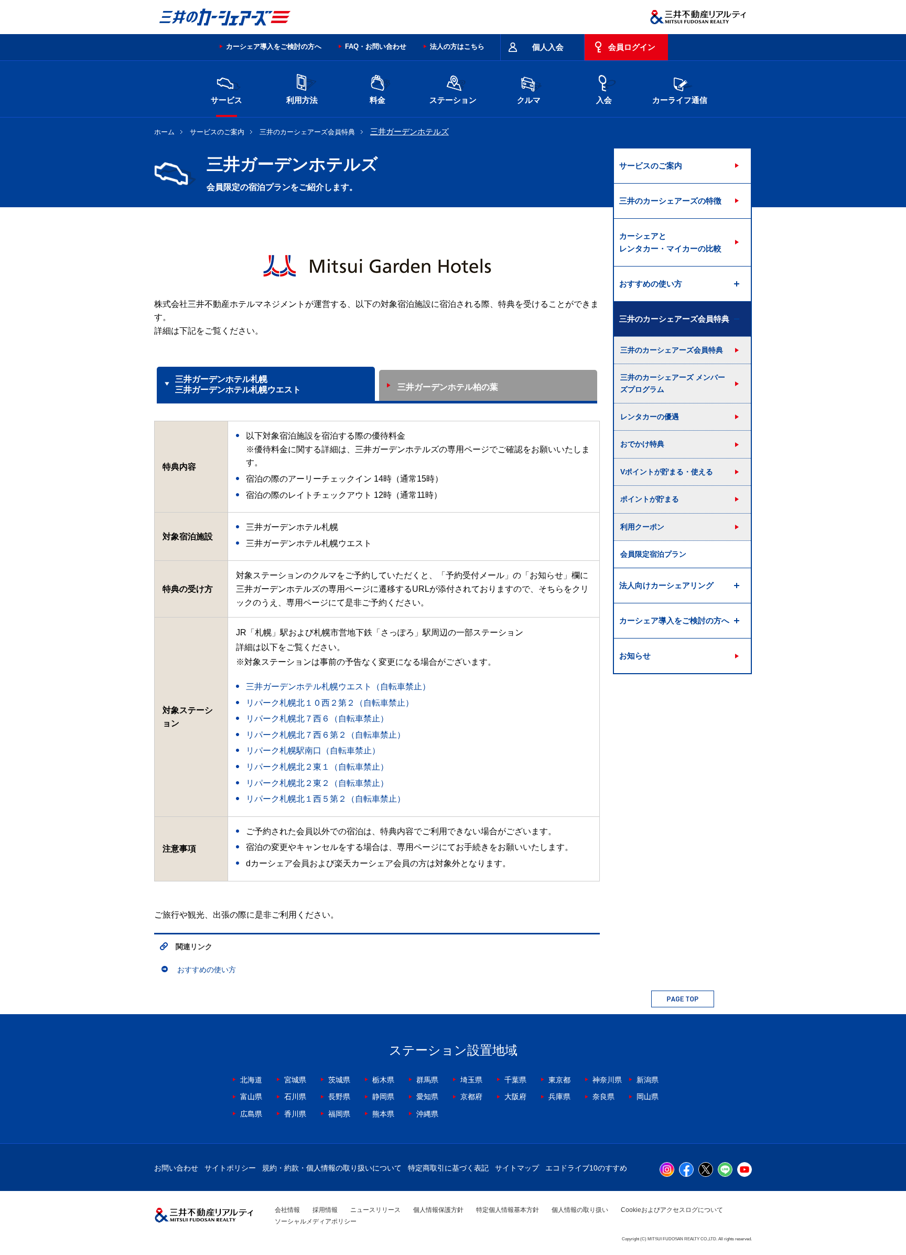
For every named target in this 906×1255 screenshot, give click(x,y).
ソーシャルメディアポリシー (316, 1221)
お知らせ (635, 655)
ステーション (453, 99)
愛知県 (427, 1096)
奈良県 (603, 1096)
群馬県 (427, 1080)
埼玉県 (471, 1080)
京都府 (471, 1096)
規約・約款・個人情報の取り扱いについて (332, 1168)
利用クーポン (642, 527)
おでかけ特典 (642, 444)
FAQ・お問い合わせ (375, 46)
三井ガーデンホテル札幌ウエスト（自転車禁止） (338, 686)
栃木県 (383, 1080)
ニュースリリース (375, 1210)
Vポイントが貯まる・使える (666, 471)
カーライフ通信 (679, 99)
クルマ (529, 99)
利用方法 (302, 99)
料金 (377, 99)
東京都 (559, 1080)
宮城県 (295, 1080)
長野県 (339, 1096)
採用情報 (325, 1210)
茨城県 (339, 1080)
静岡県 (383, 1096)
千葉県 (515, 1080)
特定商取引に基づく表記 (448, 1168)
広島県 (251, 1114)
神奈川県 (607, 1080)
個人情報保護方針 (438, 1210)
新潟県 (648, 1080)
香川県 (295, 1114)
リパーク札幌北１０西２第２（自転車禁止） (330, 702)
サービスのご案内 (217, 132)
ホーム (164, 132)
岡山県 (648, 1096)
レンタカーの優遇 (649, 416)
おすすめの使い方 (206, 969)
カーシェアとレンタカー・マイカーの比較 (670, 242)
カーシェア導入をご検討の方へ (273, 46)
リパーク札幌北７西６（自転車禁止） (317, 718)
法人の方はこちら (457, 46)
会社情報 (287, 1210)
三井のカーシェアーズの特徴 (670, 200)
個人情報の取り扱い (580, 1210)
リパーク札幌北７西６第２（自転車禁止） (325, 734)
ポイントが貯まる (649, 499)
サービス (226, 99)
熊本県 (383, 1114)
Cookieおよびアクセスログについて (672, 1210)
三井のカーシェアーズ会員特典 (307, 132)
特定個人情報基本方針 (507, 1210)
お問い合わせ (176, 1168)
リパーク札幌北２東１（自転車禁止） (317, 766)
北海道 (251, 1080)
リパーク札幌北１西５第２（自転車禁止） (325, 798)
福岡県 (339, 1114)
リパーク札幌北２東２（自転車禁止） (317, 783)
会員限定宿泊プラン (653, 554)
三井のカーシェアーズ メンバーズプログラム (672, 383)
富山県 (251, 1096)
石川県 (295, 1096)
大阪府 (515, 1096)
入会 (604, 99)
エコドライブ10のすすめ (586, 1168)
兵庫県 (559, 1096)
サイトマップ (517, 1168)
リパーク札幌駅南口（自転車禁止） (313, 750)
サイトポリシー (230, 1168)
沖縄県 (427, 1114)
